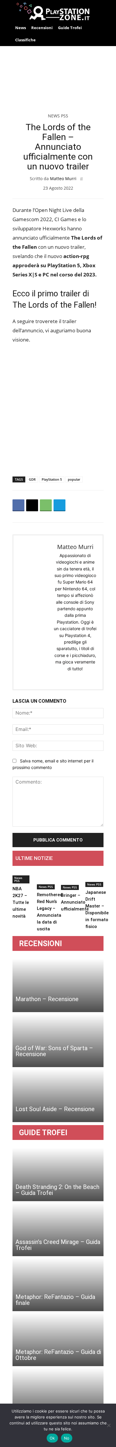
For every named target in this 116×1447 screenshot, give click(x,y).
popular (74, 479)
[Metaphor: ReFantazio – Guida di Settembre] (58, 1394)
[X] (32, 505)
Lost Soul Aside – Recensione (55, 1109)
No (67, 1438)
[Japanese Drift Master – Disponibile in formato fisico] (97, 879)
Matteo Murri (63, 178)
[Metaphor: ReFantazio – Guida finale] (58, 1284)
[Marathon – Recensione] (58, 985)
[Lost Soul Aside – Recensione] (58, 1095)
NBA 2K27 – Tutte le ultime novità (20, 902)
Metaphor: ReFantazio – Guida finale (55, 1299)
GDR (32, 479)
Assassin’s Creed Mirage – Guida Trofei (57, 1244)
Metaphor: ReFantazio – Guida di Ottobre (58, 1354)
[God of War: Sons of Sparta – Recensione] (58, 1040)
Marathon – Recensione (47, 999)
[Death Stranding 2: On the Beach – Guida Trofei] (58, 1174)
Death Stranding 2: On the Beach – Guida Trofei (57, 1189)
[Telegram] (59, 505)
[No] (109, 1425)
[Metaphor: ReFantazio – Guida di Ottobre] (58, 1339)
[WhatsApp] (46, 505)
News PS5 (58, 116)
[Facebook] (18, 505)
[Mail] (80, 678)
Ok (52, 1438)
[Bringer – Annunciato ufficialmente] (75, 880)
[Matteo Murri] (34, 612)
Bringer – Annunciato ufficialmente (75, 902)
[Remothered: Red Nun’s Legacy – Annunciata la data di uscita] (50, 880)
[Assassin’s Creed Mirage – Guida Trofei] (58, 1229)
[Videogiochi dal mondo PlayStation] (58, 11)
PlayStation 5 (52, 479)
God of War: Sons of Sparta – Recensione (54, 1051)
